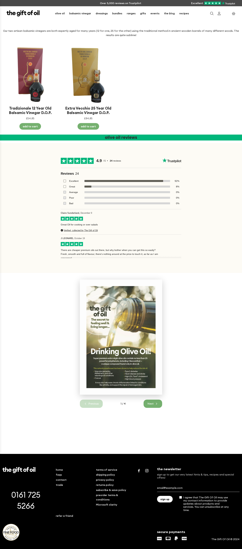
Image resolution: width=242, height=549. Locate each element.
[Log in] (219, 13)
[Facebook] (139, 470)
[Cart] (233, 13)
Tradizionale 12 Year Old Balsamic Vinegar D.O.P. (30, 110)
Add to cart (30, 126)
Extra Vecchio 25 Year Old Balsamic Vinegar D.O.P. (88, 110)
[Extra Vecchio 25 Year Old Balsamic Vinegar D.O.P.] (88, 75)
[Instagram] (146, 470)
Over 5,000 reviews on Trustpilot (120, 3)
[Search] (211, 13)
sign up (164, 499)
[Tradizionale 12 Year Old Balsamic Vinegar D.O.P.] (30, 75)
